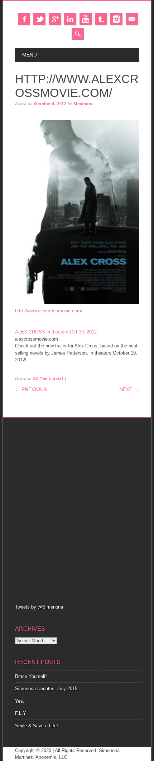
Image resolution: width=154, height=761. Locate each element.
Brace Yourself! (31, 676)
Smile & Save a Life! (36, 725)
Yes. (19, 701)
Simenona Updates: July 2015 (46, 688)
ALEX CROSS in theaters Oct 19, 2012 (56, 332)
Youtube (86, 19)
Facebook (24, 19)
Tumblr (101, 19)
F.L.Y (20, 713)
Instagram (116, 19)
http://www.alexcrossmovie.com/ (48, 310)
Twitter (39, 19)
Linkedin (70, 19)
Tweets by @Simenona (39, 607)
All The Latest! (48, 378)
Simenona (83, 104)
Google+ (55, 19)
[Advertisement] (77, 510)
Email (132, 19)
